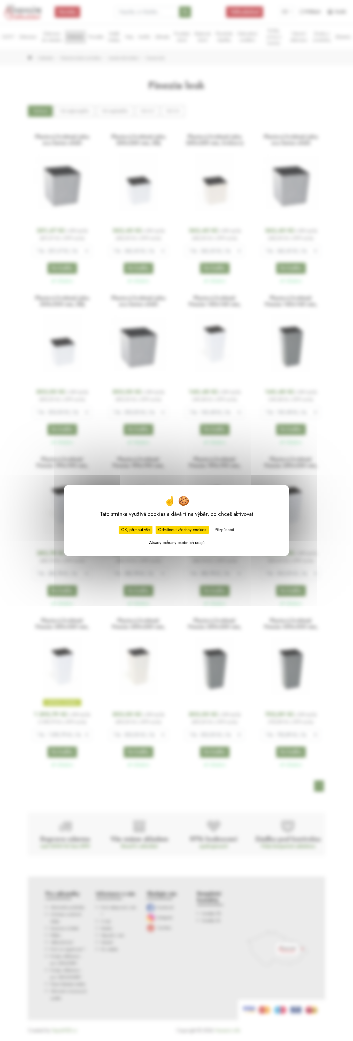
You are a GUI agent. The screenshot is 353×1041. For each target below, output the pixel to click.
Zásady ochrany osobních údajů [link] (176, 543)
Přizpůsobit (224, 530)
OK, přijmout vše (135, 530)
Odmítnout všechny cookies (182, 530)
